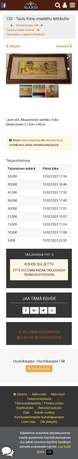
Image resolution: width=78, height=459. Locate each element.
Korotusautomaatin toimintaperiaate (39, 417)
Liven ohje (28, 422)
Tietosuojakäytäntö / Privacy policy (39, 403)
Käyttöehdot (24, 408)
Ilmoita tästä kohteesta (40, 338)
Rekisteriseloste (50, 408)
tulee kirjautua (30, 140)
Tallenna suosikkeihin (40, 332)
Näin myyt (58, 394)
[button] (65, 5)
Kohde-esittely (44, 412)
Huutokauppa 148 (27, 25)
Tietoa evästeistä (39, 399)
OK (49, 452)
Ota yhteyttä (48, 422)
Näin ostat (39, 394)
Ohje (26, 412)
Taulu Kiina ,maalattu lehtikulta (25, 34)
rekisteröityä (54, 140)
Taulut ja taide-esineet (20, 30)
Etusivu (21, 394)
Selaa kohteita (40, 368)
